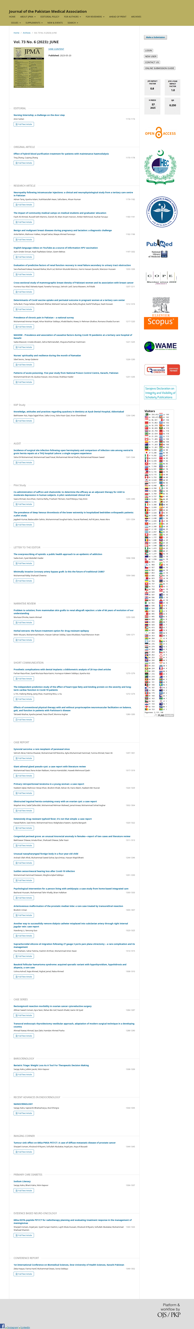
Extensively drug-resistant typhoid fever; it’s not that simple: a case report (53, 818)
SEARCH (72, 22)
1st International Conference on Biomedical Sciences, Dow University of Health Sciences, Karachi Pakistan (69, 1264)
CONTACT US (152, 62)
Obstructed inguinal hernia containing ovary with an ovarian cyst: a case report (55, 801)
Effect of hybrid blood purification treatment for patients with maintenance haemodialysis (61, 153)
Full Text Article (25, 124)
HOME (12, 16)
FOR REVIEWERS (94, 16)
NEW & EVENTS (55, 22)
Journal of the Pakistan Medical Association (48, 11)
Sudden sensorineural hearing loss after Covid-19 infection (44, 871)
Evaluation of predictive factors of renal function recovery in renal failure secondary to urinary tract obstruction (72, 265)
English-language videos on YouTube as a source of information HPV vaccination (56, 247)
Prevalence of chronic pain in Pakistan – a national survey (44, 317)
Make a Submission (155, 37)
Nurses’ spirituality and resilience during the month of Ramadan (47, 355)
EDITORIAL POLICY (49, 16)
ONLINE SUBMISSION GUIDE (159, 68)
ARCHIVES (136, 16)
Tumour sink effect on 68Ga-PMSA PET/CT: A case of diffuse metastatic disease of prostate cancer (65, 1142)
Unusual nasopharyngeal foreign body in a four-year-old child (46, 853)
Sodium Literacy (22, 1181)
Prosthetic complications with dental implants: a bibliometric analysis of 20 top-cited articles (62, 669)
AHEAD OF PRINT (117, 16)
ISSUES (15, 22)
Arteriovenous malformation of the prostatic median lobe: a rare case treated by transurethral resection (68, 906)
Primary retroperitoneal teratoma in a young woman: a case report (49, 784)
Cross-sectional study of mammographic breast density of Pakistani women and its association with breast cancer (74, 282)
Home (16, 32)
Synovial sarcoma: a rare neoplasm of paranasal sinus (42, 749)
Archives (26, 32)
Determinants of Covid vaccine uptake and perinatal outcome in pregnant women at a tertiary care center (69, 300)
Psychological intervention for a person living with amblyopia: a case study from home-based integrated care (71, 888)
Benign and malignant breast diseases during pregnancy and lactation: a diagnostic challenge (63, 230)
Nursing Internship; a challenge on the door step (39, 115)
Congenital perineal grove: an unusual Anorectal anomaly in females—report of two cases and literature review (72, 836)
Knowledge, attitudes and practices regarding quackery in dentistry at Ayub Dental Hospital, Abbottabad (69, 411)
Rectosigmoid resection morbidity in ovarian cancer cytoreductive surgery (53, 1006)
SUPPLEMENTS (33, 22)
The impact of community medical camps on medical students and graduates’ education (60, 212)
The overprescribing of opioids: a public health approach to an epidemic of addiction (58, 554)
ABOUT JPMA (27, 16)
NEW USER (150, 56)
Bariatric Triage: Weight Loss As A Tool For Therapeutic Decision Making (51, 1065)
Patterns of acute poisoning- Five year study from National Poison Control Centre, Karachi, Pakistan (66, 372)
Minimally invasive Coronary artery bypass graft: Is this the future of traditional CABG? (59, 571)
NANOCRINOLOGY (23, 1104)
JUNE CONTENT (56, 48)
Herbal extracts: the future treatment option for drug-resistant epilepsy (51, 630)
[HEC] (160, 184)
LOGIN (148, 50)
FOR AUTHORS (71, 16)
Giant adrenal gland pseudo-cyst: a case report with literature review (50, 766)
